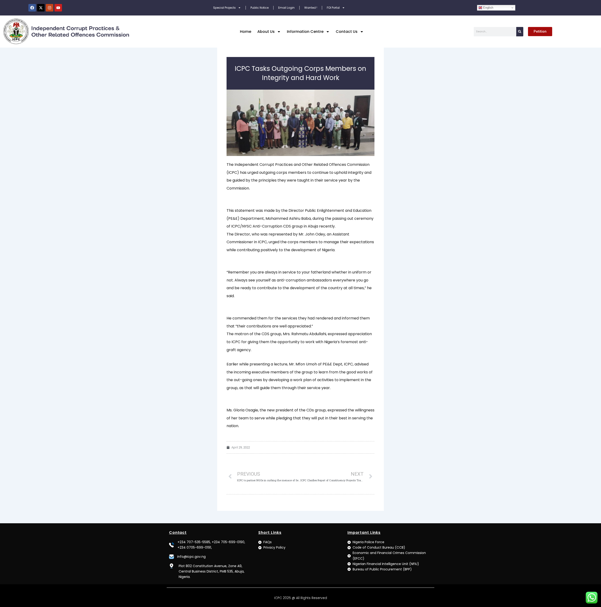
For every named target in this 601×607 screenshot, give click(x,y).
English (487, 7)
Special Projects (224, 8)
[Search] (519, 31)
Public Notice (259, 8)
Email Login (286, 8)
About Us (266, 31)
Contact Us (347, 31)
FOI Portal (333, 8)
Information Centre (305, 31)
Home (245, 31)
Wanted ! (310, 8)
